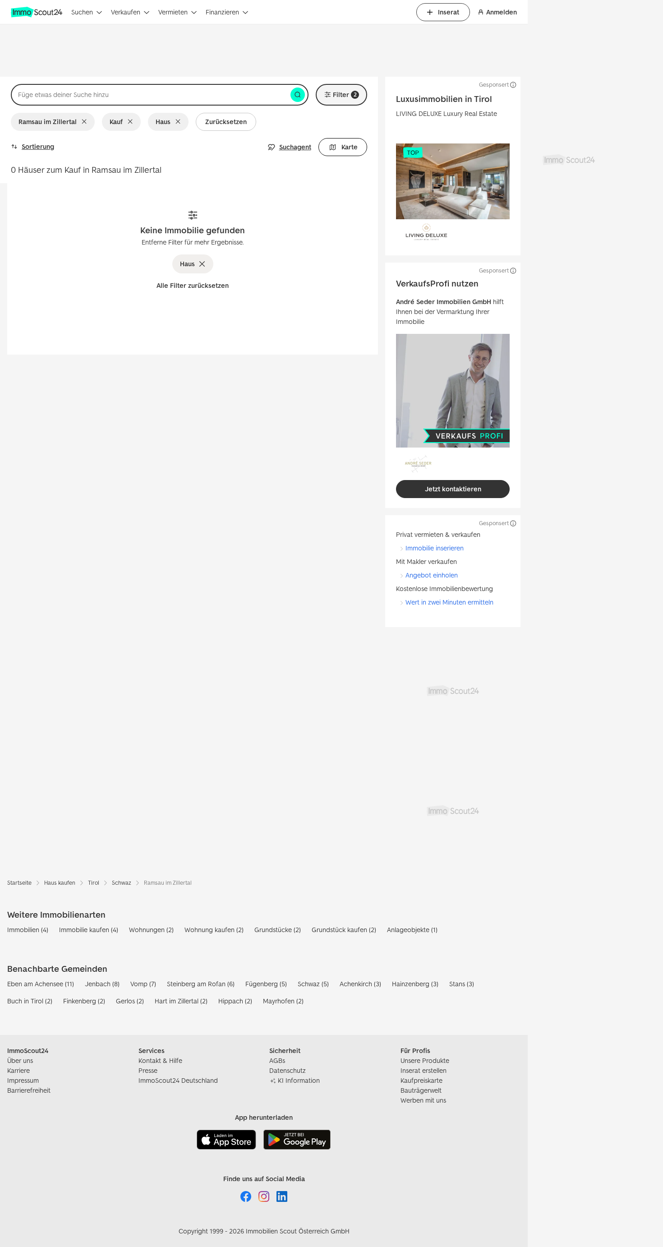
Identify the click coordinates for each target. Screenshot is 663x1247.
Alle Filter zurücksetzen (193, 285)
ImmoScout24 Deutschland (178, 1080)
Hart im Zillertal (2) (181, 1001)
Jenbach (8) (102, 984)
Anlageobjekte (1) (412, 929)
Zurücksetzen (226, 121)
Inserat (448, 12)
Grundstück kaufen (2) (344, 929)
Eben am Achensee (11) (40, 984)
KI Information (299, 1080)
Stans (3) (461, 984)
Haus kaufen (59, 882)
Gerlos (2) (130, 1001)
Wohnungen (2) (151, 929)
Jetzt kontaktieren (453, 489)
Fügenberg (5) (266, 984)
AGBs (277, 1060)
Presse (147, 1070)
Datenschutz (287, 1070)
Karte (349, 147)
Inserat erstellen (424, 1070)
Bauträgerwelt (421, 1090)
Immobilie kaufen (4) (88, 929)
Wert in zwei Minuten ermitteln (449, 602)
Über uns (20, 1060)
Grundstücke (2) (277, 929)
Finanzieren (222, 12)
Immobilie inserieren (434, 548)
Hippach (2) (235, 1001)
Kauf (116, 121)
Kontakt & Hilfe (160, 1060)
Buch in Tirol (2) (29, 1001)
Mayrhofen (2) (283, 1001)
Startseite (19, 882)
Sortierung (38, 146)
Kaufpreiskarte (421, 1080)
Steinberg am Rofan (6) (201, 984)
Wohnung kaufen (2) (214, 929)
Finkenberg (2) (84, 1001)
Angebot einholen (431, 575)
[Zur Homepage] (37, 12)
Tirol (93, 882)
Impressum (23, 1080)
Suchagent (295, 147)
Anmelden (501, 12)
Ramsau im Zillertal (47, 121)
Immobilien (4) (27, 929)
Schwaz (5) (313, 984)
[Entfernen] (86, 122)
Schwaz (121, 882)
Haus (163, 121)
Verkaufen (125, 12)
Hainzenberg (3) (415, 984)
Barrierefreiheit (29, 1090)
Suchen (82, 12)
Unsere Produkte (425, 1060)
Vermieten (173, 12)
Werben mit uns (423, 1100)
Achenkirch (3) (360, 984)
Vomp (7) (143, 984)
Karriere (18, 1070)
